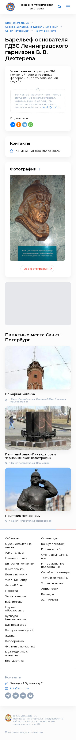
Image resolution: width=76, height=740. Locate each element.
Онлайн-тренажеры (55, 572)
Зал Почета (49, 599)
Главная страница (17, 22)
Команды (47, 594)
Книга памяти (14, 569)
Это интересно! (52, 583)
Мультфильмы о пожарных (16, 653)
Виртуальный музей (19, 630)
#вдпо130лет (14, 585)
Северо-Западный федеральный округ (31, 26)
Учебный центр (16, 579)
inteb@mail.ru (52, 107)
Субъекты (12, 538)
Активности (49, 588)
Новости (11, 590)
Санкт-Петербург (16, 30)
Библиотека (13, 601)
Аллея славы (14, 552)
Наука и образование (14, 608)
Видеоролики (14, 641)
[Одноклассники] (18, 124)
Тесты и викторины (54, 577)
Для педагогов (15, 624)
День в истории (16, 574)
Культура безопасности (15, 617)
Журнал (10, 635)
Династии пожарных (19, 563)
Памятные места (45, 30)
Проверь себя (51, 549)
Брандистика (14, 660)
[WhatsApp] (30, 124)
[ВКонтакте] (12, 124)
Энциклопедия (15, 596)
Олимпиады (49, 538)
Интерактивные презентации (52, 565)
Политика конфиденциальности (24, 732)
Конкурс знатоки (53, 543)
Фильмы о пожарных (20, 646)
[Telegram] (24, 124)
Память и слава (16, 558)
